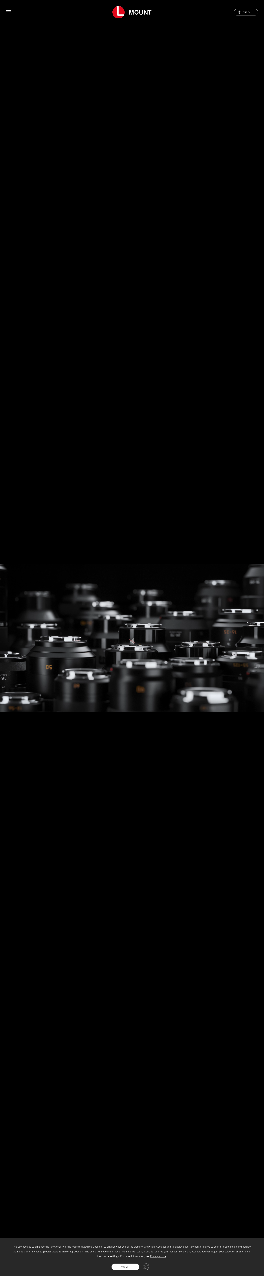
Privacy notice (158, 1256)
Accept (125, 1267)
